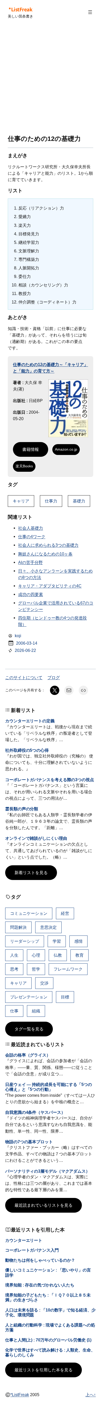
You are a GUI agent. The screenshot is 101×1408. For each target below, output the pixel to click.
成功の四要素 (30, 594)
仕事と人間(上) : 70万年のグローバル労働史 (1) (48, 1340)
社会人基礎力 (30, 528)
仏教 (58, 955)
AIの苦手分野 (30, 562)
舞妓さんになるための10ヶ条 (45, 553)
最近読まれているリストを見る (44, 1205)
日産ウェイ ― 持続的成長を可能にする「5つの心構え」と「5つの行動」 (48, 1087)
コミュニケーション (28, 913)
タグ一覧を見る (29, 1029)
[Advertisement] (50, 79)
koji (18, 635)
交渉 (44, 983)
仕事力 (51, 501)
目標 (65, 997)
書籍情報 (30, 449)
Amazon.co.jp (66, 449)
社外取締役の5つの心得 (27, 750)
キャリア (21, 501)
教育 (79, 955)
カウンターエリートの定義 (30, 720)
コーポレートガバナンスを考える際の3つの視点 (49, 779)
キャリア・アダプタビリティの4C (50, 585)
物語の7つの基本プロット (29, 1141)
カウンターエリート (23, 1240)
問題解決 (18, 927)
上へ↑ (90, 1394)
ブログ (53, 677)
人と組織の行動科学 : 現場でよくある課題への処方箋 (50, 1327)
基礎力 (79, 501)
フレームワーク (68, 969)
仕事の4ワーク (31, 536)
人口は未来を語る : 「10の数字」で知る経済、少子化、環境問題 (50, 1312)
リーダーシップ (24, 941)
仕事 (14, 1011)
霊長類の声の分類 (21, 808)
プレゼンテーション (28, 997)
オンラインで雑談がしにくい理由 (36, 838)
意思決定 (48, 927)
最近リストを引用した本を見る (44, 1369)
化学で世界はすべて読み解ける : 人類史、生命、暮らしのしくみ (50, 1352)
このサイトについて (23, 677)
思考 (14, 969)
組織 (36, 1011)
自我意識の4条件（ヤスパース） (35, 1112)
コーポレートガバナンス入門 (32, 1250)
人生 (14, 955)
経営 (65, 913)
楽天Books (24, 466)
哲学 (36, 969)
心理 (36, 955)
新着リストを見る (31, 872)
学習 (57, 941)
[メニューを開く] (90, 12)
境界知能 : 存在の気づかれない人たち (39, 1285)
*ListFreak (20, 9)
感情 (78, 941)
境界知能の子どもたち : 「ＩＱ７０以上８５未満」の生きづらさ (48, 1297)
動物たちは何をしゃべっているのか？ (40, 1260)
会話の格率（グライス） (28, 1055)
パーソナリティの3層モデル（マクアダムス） (47, 1171)
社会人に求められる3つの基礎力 (48, 545)
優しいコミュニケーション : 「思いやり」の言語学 (48, 1272)
